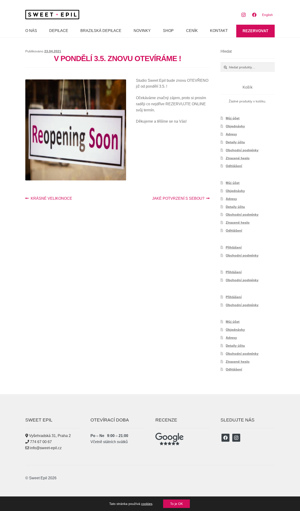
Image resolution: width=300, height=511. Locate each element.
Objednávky (235, 126)
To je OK (176, 504)
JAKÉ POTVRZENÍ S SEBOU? (178, 199)
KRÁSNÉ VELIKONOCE (51, 199)
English (267, 15)
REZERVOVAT (255, 31)
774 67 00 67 (40, 442)
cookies (146, 504)
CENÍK (192, 31)
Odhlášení (234, 166)
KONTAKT (219, 31)
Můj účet (233, 118)
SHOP (168, 31)
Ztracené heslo (238, 158)
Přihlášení (234, 247)
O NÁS (31, 31)
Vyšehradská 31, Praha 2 (49, 436)
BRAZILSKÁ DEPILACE (100, 31)
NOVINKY (142, 31)
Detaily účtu (235, 142)
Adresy (231, 134)
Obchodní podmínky (242, 150)
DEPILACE (58, 31)
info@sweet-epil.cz (45, 448)
